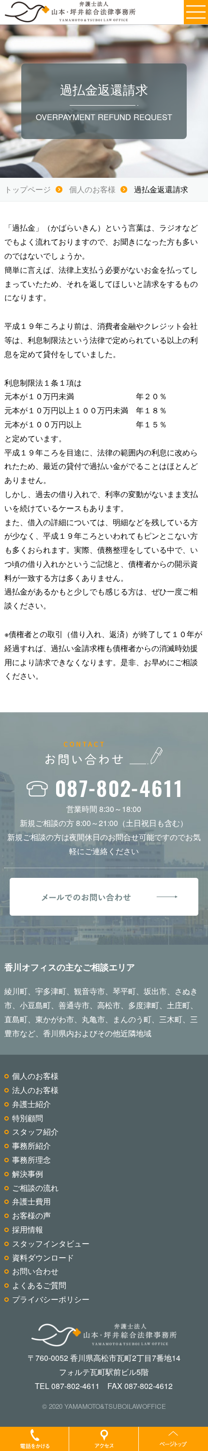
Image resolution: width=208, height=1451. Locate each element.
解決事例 (27, 1173)
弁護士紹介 (31, 1103)
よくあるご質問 (39, 1285)
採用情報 (27, 1229)
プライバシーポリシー (50, 1299)
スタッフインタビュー (50, 1243)
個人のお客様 (92, 189)
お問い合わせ (35, 1271)
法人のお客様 (35, 1089)
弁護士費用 (31, 1201)
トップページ (27, 189)
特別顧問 (27, 1117)
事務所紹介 (31, 1145)
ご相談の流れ (35, 1187)
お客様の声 (31, 1215)
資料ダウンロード (43, 1257)
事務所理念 (31, 1159)
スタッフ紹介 (35, 1131)
